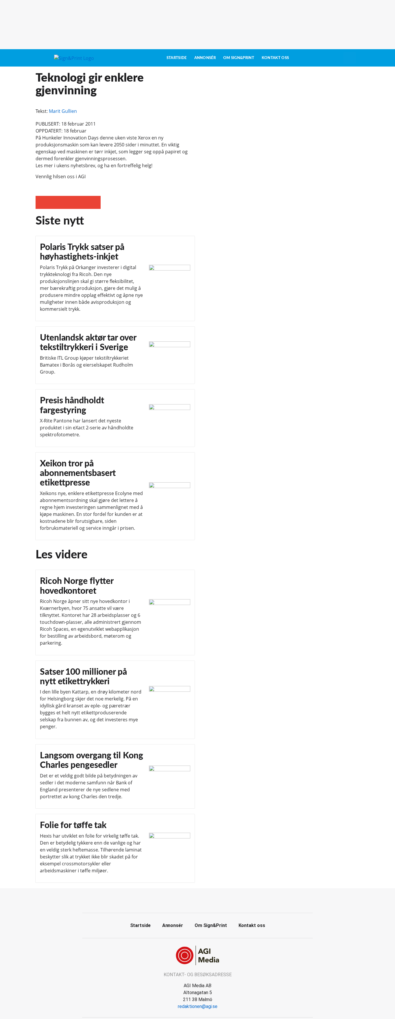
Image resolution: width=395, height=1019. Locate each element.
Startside (177, 58)
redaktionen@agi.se (197, 1006)
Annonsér (205, 58)
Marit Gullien (63, 111)
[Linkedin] (204, 900)
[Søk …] (349, 58)
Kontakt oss (275, 58)
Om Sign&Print (238, 58)
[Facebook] (191, 900)
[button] (42, 202)
